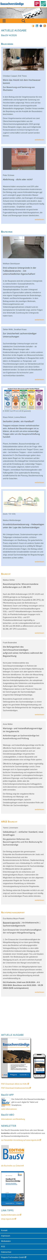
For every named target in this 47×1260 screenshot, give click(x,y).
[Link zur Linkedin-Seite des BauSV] (37, 26)
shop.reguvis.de (7, 1219)
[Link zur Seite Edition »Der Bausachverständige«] (12, 1152)
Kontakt (4, 1230)
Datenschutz (6, 1252)
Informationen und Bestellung (13, 1119)
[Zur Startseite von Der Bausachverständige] (12, 3)
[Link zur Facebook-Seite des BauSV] (41, 26)
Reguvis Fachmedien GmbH (12, 1257)
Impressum (5, 1236)
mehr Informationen (9, 1109)
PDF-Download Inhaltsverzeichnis (15, 1088)
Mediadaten (6, 1241)
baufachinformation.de (10, 1215)
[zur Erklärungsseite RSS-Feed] (45, 26)
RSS (3, 1247)
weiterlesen (39, 140)
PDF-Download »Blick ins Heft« (14, 1084)
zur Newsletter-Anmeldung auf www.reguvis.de (20, 1140)
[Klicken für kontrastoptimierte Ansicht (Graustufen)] (33, 26)
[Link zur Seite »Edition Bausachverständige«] (13, 1189)
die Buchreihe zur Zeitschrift (12, 1166)
